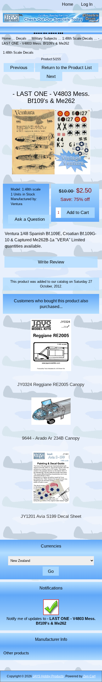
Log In (87, 4)
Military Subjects (44, 38)
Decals (21, 38)
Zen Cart (89, 676)
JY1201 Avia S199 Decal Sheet (51, 516)
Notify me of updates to (51, 621)
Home (67, 4)
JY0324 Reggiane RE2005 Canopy (50, 384)
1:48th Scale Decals (77, 38)
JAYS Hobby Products (48, 676)
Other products (16, 653)
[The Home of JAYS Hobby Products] (51, 21)
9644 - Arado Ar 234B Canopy (51, 438)
